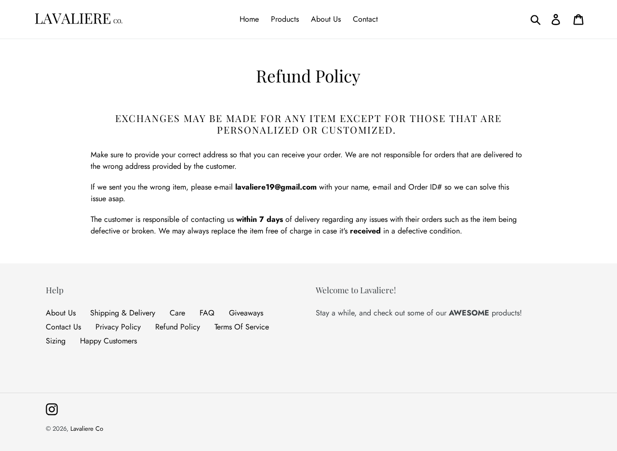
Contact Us (63, 326)
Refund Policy (177, 326)
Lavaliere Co (86, 428)
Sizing (56, 340)
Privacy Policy (118, 326)
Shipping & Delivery (122, 312)
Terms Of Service (242, 326)
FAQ (207, 312)
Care (177, 312)
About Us (61, 312)
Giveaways (246, 312)
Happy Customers (108, 340)
